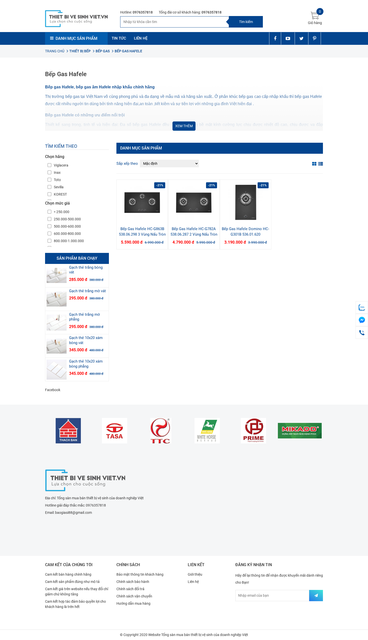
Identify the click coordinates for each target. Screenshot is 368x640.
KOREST (60, 194)
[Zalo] (361, 307)
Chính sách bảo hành (132, 582)
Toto (57, 180)
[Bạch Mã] (207, 430)
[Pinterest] (314, 38)
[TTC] (161, 430)
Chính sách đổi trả (130, 589)
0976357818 (143, 12)
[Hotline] (361, 332)
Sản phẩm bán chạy (77, 258)
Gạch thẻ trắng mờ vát (87, 291)
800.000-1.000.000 (69, 241)
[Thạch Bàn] (68, 430)
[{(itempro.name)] (57, 275)
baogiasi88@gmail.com (73, 513)
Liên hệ (193, 582)
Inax (57, 173)
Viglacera (61, 165)
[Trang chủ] (85, 480)
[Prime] (253, 430)
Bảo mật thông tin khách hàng (139, 574)
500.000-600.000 (67, 226)
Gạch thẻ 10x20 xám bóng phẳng (86, 364)
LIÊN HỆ (140, 38)
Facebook (52, 390)
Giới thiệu (195, 574)
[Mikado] (300, 430)
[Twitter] (301, 38)
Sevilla (59, 187)
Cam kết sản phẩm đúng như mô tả (72, 582)
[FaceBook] (361, 320)
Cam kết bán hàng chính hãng (68, 574)
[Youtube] (288, 38)
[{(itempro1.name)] (142, 202)
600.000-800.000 (67, 234)
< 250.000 (61, 212)
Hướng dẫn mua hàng (133, 603)
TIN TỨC (119, 38)
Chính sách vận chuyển (134, 596)
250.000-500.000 (67, 219)
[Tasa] (114, 430)
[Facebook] (275, 38)
